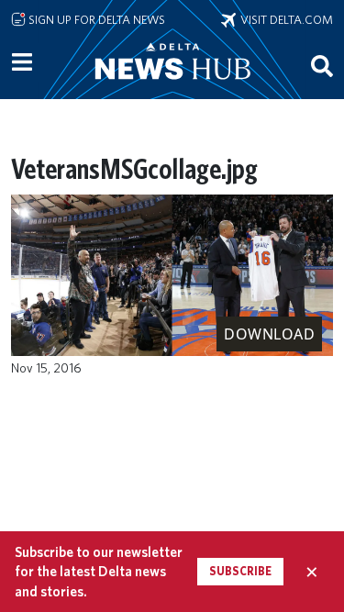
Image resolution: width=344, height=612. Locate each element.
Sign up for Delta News (95, 19)
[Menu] (22, 62)
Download (269, 334)
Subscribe (240, 571)
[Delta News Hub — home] (172, 86)
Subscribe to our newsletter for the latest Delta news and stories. (99, 571)
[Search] (322, 65)
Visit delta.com (284, 19)
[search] (322, 65)
